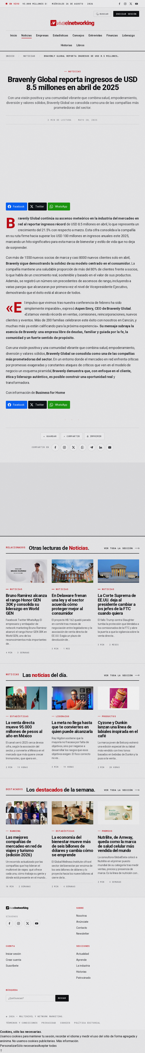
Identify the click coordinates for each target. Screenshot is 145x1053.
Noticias (26, 35)
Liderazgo (128, 35)
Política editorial (87, 1022)
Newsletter (82, 933)
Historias (66, 45)
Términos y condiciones (22, 1022)
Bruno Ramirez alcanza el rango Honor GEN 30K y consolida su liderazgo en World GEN (26, 604)
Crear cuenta (13, 959)
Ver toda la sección (118, 548)
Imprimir (94, 436)
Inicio (13, 35)
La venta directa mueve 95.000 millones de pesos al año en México (24, 729)
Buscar (104, 13)
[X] (130, 3)
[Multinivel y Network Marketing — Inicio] (72, 23)
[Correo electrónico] (109, 447)
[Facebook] (119, 3)
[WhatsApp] (82, 447)
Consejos (78, 35)
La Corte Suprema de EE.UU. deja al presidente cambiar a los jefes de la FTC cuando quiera (117, 604)
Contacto (81, 927)
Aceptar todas (47, 1046)
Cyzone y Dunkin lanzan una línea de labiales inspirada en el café (118, 729)
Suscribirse (120, 519)
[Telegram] (91, 447)
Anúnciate (82, 921)
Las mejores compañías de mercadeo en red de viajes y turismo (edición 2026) (24, 846)
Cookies (65, 1022)
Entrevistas (95, 35)
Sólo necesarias (27, 1046)
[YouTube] (136, 3)
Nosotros (81, 915)
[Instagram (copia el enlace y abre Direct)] (64, 447)
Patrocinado (83, 977)
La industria (83, 965)
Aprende (81, 959)
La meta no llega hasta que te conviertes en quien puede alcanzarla (72, 727)
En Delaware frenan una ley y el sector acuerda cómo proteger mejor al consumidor (69, 604)
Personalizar (8, 1046)
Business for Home (50, 393)
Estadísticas (60, 35)
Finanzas (112, 35)
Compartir (72, 436)
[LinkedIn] (100, 447)
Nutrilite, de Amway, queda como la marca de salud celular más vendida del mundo (117, 844)
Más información (67, 1041)
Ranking (15, 830)
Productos (109, 716)
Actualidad (82, 953)
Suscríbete (12, 965)
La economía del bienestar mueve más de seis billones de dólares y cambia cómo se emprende (72, 846)
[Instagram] (125, 3)
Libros (80, 45)
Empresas (42, 35)
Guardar (49, 436)
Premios (107, 830)
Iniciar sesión (126, 13)
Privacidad (49, 1022)
